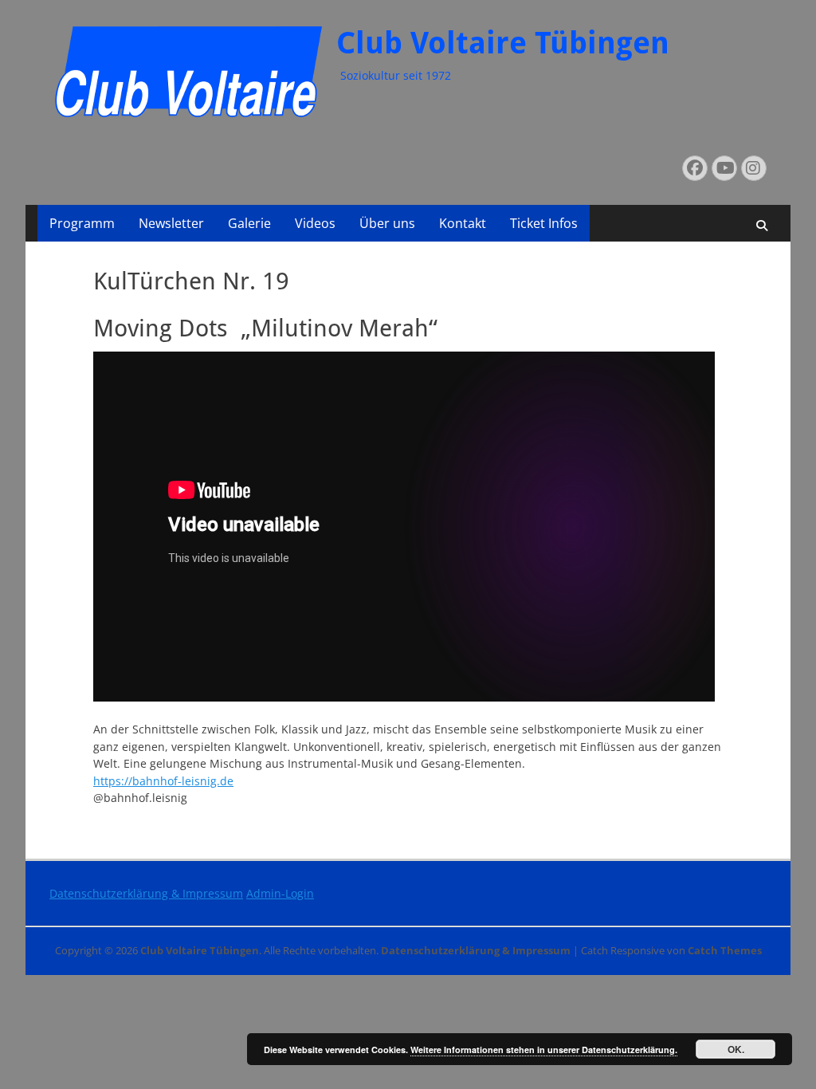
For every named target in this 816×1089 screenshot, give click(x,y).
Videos (315, 223)
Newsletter (171, 223)
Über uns (387, 223)
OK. (736, 1049)
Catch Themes (725, 950)
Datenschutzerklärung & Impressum (146, 893)
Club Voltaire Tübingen (502, 43)
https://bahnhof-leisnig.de (163, 780)
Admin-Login (280, 893)
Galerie (249, 223)
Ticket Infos (544, 223)
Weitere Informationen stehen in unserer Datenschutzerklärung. (543, 1050)
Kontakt (462, 223)
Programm (82, 223)
